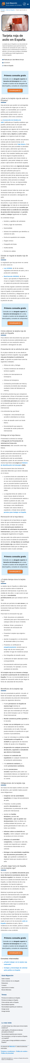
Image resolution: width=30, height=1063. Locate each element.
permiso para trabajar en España (15, 512)
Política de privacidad (7, 1053)
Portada (3, 10)
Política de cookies (21, 1051)
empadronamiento (10, 647)
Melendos (12, 1046)
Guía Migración (7, 975)
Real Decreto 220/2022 (11, 276)
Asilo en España (10, 10)
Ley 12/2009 (8, 268)
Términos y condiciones (8, 1051)
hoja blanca (21, 144)
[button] (28, 4)
